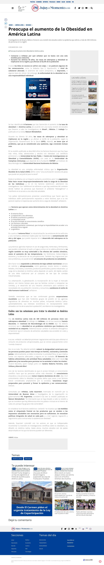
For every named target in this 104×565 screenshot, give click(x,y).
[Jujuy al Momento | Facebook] (76, 8)
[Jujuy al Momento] (22, 530)
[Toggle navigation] (12, 8)
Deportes (45, 2)
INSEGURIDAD (43, 546)
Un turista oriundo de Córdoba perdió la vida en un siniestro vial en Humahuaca (79, 97)
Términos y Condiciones (16, 557)
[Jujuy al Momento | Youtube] (86, 8)
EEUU (14, 469)
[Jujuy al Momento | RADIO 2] (87, 529)
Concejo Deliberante (32, 501)
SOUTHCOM (58, 469)
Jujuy (12, 540)
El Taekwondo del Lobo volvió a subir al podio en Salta (64, 512)
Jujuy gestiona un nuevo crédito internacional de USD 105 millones (78, 110)
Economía (39, 2)
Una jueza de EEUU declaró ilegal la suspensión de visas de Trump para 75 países (41, 476)
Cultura (68, 2)
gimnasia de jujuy (60, 508)
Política (32, 2)
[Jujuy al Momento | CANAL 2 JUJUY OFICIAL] (76, 529)
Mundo (58, 2)
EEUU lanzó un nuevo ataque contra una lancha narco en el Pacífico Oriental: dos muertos (64, 476)
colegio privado (81, 489)
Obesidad (28, 459)
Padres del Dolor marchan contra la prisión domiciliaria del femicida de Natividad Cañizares (85, 514)
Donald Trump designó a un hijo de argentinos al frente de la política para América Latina (21, 476)
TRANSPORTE (42, 543)
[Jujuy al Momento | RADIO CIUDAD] (90, 529)
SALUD (41, 548)
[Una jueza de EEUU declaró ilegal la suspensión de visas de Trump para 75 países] (42, 471)
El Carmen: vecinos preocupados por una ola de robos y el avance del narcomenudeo (63, 496)
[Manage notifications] (100, 561)
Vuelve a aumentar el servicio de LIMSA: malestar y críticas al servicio (85, 495)
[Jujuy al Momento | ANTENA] (80, 529)
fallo (35, 469)
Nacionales (14, 543)
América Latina (17, 459)
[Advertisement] (38, 444)
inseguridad (59, 489)
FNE (73, 2)
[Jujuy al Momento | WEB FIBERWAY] (83, 529)
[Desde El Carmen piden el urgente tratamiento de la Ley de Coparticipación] (32, 492)
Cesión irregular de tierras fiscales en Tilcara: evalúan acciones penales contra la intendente (79, 83)
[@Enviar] (5, 27)
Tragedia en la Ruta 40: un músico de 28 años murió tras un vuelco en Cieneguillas (79, 90)
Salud (63, 2)
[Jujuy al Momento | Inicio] (91, 535)
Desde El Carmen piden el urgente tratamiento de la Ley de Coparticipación (32, 510)
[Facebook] (5, 19)
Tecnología (28, 551)
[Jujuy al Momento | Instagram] (83, 8)
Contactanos (70, 546)
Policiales (52, 2)
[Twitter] (5, 23)
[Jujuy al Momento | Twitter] (79, 8)
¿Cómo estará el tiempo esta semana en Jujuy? (80, 103)
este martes (80, 508)
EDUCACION (42, 540)
